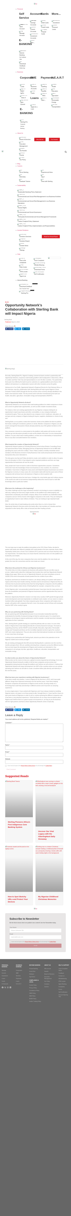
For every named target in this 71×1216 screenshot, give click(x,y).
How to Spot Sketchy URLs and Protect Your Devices (18, 899)
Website (7, 759)
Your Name (13, 927)
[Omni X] (24, 96)
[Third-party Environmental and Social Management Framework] (40, 215)
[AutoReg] (45, 85)
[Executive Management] (25, 144)
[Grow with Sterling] (51, 180)
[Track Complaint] (40, 259)
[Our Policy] (25, 158)
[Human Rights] (40, 206)
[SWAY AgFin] (24, 91)
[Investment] (56, 21)
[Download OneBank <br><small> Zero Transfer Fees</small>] (40, 286)
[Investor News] (29, 244)
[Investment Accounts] (34, 36)
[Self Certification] (40, 273)
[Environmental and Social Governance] (40, 211)
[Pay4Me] (45, 90)
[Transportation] (56, 105)
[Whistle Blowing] (40, 264)
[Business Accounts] (34, 86)
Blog (7, 302)
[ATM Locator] (25, 270)
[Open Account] (23, 26)
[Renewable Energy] (56, 100)
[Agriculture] (56, 94)
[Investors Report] (29, 240)
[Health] (56, 85)
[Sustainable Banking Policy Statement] (40, 191)
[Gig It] (51, 175)
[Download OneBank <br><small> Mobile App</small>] (23, 64)
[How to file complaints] (25, 260)
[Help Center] (25, 266)
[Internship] (29, 175)
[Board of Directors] (25, 138)
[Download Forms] (40, 268)
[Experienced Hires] (51, 171)
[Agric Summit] (24, 102)
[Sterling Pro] (40, 292)
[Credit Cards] (45, 26)
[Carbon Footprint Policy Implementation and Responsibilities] (40, 224)
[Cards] (24, 85)
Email (7, 752)
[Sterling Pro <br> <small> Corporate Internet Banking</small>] (24, 124)
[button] (65, 151)
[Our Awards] (25, 149)
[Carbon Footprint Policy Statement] (40, 220)
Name (7, 745)
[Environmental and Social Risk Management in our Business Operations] (40, 201)
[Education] (56, 90)
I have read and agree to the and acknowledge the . (29, 765)
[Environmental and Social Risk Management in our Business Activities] (40, 195)
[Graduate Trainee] (29, 180)
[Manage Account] (23, 33)
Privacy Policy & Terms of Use (28, 765)
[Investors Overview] (29, 235)
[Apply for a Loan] (34, 106)
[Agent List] (25, 275)
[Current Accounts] (34, 29)
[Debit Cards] (45, 21)
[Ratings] (29, 249)
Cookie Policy (49, 765)
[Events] (25, 154)
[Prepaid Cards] (45, 31)
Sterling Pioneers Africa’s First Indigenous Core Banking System (19, 824)
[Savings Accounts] (34, 22)
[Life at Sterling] (29, 171)
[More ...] (34, 41)
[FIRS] (45, 94)
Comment (8, 722)
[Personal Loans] (56, 27)
